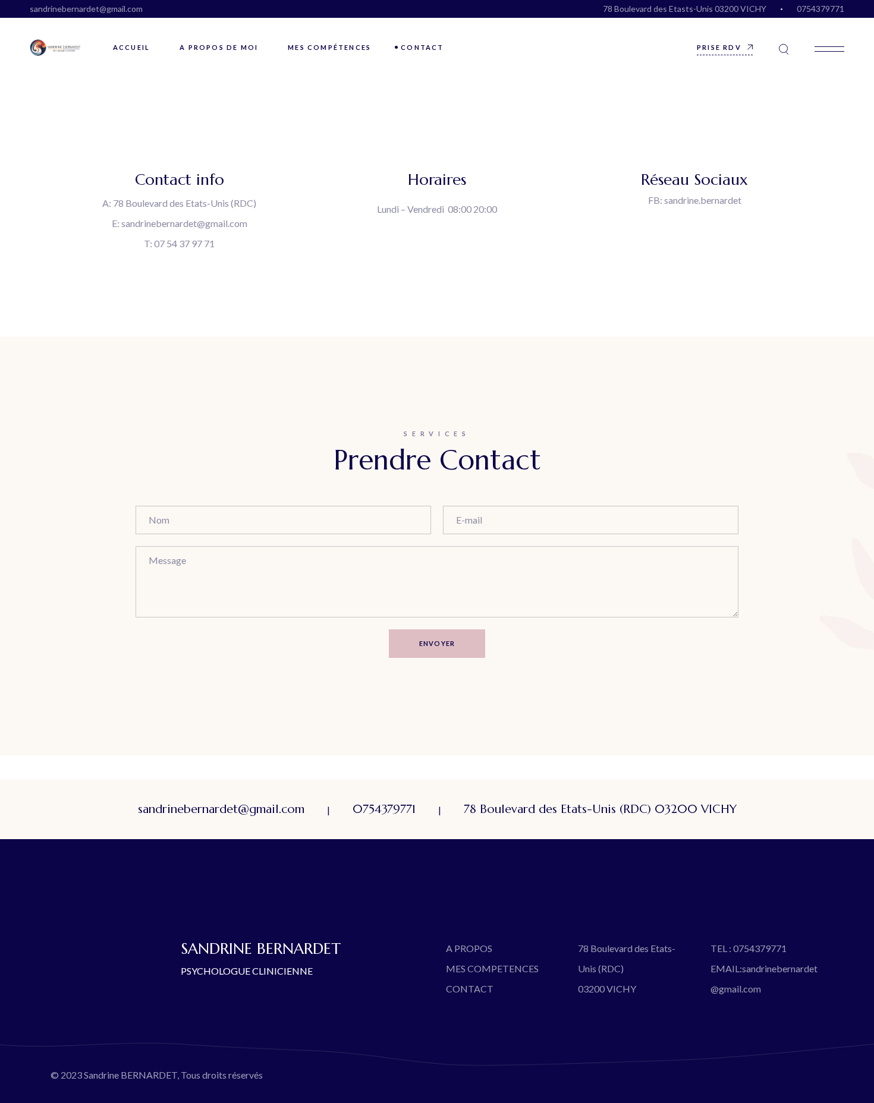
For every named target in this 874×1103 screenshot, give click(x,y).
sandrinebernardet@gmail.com (86, 9)
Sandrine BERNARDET (130, 1074)
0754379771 (820, 9)
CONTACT (469, 988)
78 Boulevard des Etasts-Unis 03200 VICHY (684, 9)
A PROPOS (469, 948)
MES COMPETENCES (492, 968)
